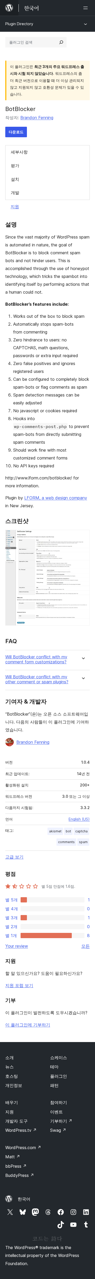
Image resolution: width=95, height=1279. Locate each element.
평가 (15, 165)
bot (68, 831)
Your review (16, 946)
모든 (85, 946)
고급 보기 (14, 856)
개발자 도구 (16, 1121)
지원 (15, 206)
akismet (55, 831)
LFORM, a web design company (55, 497)
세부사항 (19, 152)
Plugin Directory (19, 24)
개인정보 (13, 1085)
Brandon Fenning (36, 117)
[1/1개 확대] (82, 537)
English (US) (79, 819)
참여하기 (58, 1102)
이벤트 (56, 1111)
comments (66, 842)
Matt (12, 1156)
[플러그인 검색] (61, 42)
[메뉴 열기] (86, 8)
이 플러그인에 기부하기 (27, 1024)
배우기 (11, 1102)
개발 (15, 192)
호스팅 (11, 1076)
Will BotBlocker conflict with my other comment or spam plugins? (36, 679)
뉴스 (9, 1066)
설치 (15, 179)
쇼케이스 (58, 1057)
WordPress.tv (21, 1130)
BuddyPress (19, 1175)
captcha (81, 831)
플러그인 (58, 1076)
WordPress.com (23, 1147)
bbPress (16, 1166)
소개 (9, 1057)
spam (83, 842)
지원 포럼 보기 (19, 985)
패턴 (54, 1085)
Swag (58, 1130)
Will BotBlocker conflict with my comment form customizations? (36, 659)
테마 (54, 1066)
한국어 (24, 1199)
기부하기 (61, 1121)
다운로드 (16, 132)
